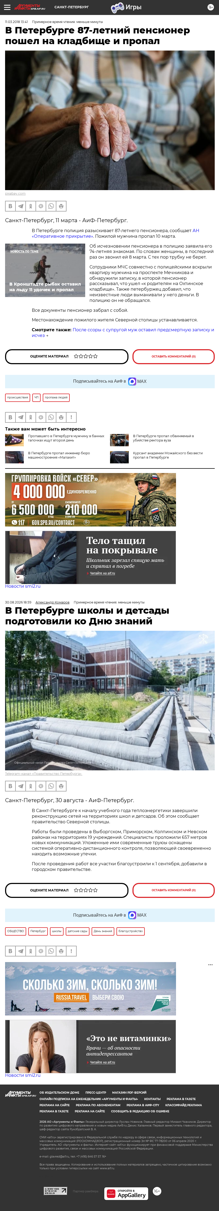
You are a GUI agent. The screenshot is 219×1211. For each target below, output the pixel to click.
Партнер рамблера (85, 1191)
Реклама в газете (181, 1099)
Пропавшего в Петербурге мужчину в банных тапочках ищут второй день (66, 438)
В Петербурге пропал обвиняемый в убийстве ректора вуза (163, 438)
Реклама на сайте (55, 1105)
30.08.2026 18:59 (18, 602)
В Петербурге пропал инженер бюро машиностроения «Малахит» (59, 455)
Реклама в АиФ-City (143, 1105)
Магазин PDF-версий (129, 1092)
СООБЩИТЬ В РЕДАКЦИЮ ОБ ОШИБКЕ (140, 1111)
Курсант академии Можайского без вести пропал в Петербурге (168, 455)
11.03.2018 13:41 (16, 22)
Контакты (152, 1099)
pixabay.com (15, 193)
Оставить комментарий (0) (174, 356)
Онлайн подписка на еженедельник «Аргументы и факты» (89, 1099)
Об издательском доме (59, 1092)
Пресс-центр (95, 1092)
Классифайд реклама (183, 1105)
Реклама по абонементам (98, 1105)
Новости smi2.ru (23, 586)
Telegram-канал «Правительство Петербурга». (43, 774)
